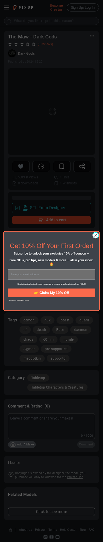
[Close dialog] (95, 235)
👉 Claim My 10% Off (51, 293)
